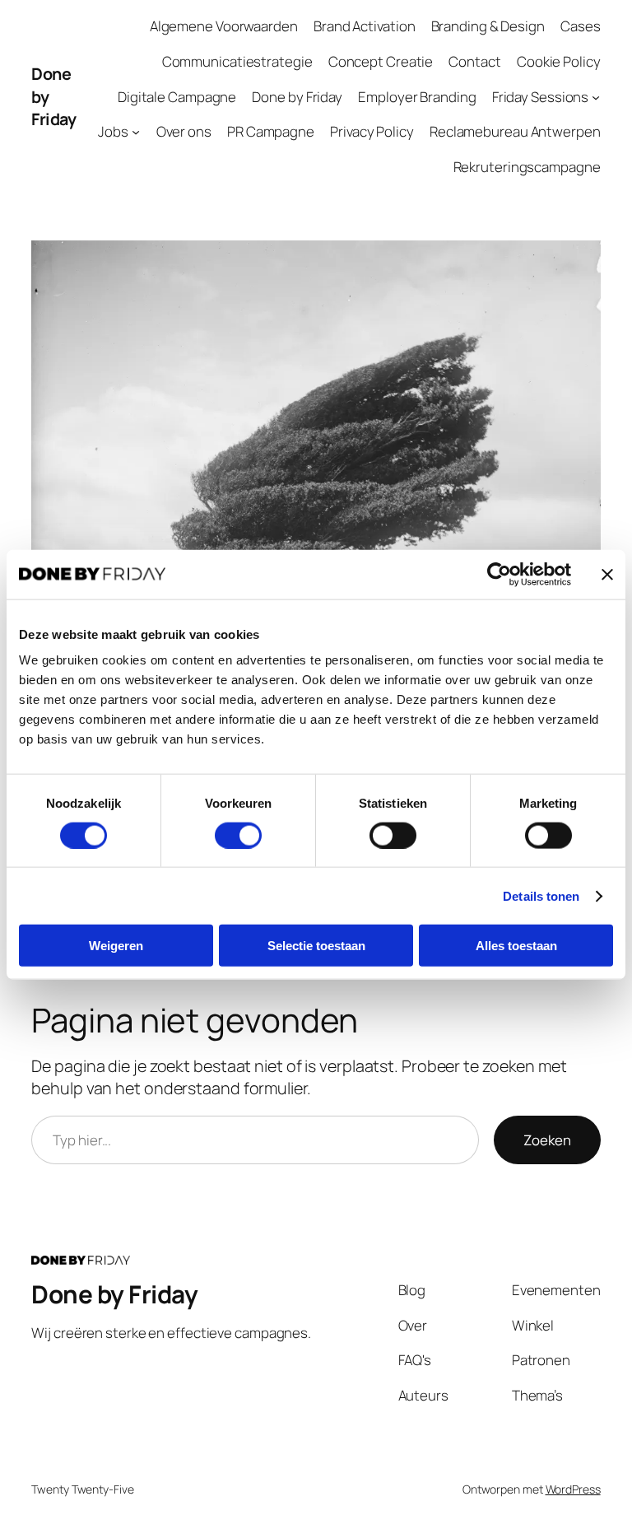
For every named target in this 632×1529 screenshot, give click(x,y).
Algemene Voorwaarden (224, 25)
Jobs (113, 131)
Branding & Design (488, 25)
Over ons (183, 131)
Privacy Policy (372, 131)
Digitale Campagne (177, 96)
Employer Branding (417, 96)
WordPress (573, 1489)
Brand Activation (364, 25)
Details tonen (541, 895)
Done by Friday (297, 96)
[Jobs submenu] (136, 132)
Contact (474, 61)
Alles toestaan (516, 946)
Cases (580, 25)
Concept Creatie (381, 61)
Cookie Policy (559, 61)
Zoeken (547, 1139)
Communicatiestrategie (237, 61)
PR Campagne (270, 131)
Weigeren (116, 946)
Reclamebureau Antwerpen (515, 131)
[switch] (238, 835)
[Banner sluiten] (607, 574)
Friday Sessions (540, 96)
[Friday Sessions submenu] (596, 96)
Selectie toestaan (316, 946)
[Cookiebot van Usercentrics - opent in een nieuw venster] (499, 574)
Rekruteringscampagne (527, 166)
